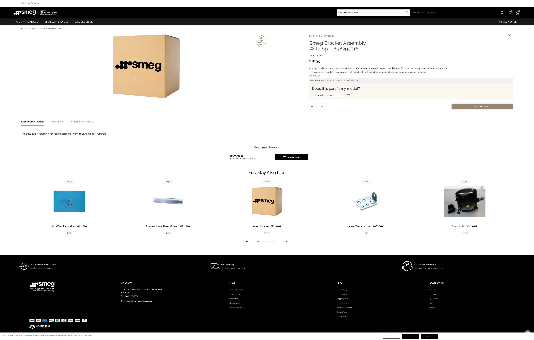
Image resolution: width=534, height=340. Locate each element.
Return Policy (342, 294)
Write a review (316, 55)
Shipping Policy (342, 299)
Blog (430, 303)
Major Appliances (26, 21)
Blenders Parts (234, 303)
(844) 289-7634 (131, 296)
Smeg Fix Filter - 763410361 (464, 226)
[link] (510, 34)
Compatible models (32, 121)
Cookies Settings (391, 336)
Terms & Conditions (344, 308)
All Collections (33, 28)
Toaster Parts (234, 299)
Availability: (315, 80)
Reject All (410, 336)
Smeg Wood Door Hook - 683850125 (366, 226)
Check (347, 94)
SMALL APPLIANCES (57, 21)
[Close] (529, 336)
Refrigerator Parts (236, 294)
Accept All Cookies (429, 336)
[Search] (406, 12)
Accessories (84, 21)
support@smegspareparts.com (138, 301)
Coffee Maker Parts (236, 308)
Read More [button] (314, 75)
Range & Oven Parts (237, 290)
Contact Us (433, 294)
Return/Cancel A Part (345, 303)
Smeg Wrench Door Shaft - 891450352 (69, 226)
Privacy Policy (342, 290)
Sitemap (432, 308)
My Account (433, 299)
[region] (267, 336)
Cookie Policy (342, 316)
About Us (432, 290)
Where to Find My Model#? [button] (425, 12)
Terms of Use (342, 312)
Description (57, 121)
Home (23, 28)
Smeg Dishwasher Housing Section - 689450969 (168, 226)
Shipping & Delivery (82, 121)
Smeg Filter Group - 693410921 (267, 226)
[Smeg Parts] (36, 12)
